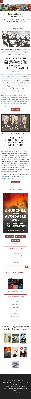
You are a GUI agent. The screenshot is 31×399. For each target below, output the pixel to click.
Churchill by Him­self (21, 155)
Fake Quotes (15, 307)
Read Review (15, 240)
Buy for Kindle (20, 236)
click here (19, 79)
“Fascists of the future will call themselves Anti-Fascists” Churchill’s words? (15, 63)
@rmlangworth (16, 253)
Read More (16, 109)
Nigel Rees (4, 176)
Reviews (15, 320)
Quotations (15, 304)
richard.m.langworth (16, 256)
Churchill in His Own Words (9, 157)
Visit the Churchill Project (15, 291)
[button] (13, 243)
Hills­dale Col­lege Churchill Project (11, 77)
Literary (15, 313)
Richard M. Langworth (1, 1)
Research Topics (15, 317)
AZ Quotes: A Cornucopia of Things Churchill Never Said (15, 141)
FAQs (15, 310)
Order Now (10, 236)
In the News (15, 301)
